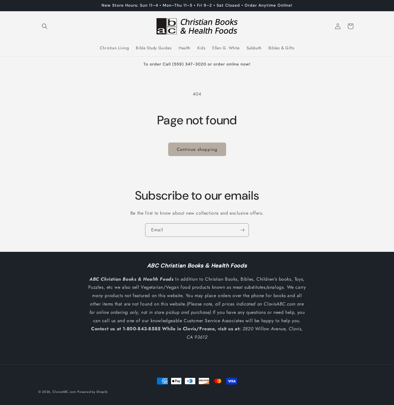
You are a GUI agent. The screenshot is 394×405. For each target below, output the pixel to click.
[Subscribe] (242, 230)
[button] (44, 26)
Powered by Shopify (92, 391)
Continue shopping (197, 149)
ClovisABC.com (64, 391)
